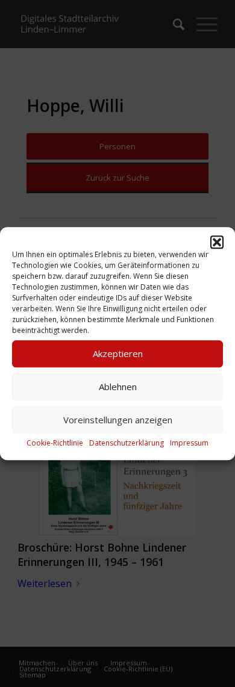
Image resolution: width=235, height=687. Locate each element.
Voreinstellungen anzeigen (117, 420)
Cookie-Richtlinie (55, 443)
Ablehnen (118, 387)
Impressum (189, 443)
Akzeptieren (118, 353)
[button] (217, 242)
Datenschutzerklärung (126, 443)
